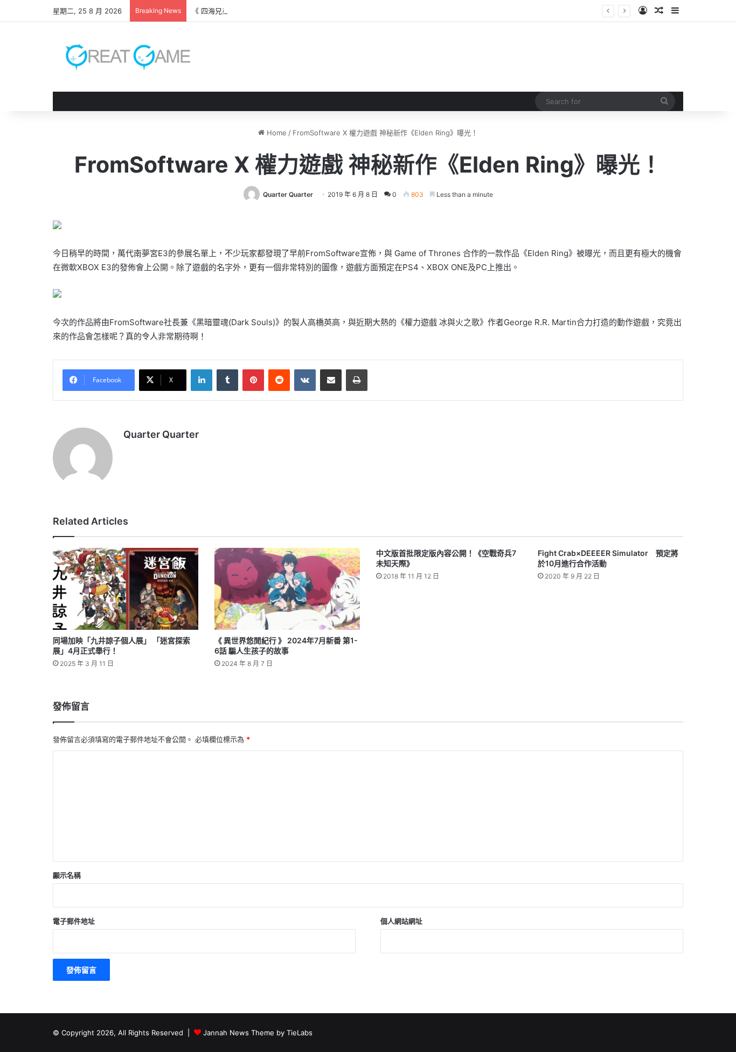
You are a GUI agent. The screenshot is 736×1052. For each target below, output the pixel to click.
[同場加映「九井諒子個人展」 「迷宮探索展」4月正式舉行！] (125, 589)
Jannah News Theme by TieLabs (258, 1032)
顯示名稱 (67, 875)
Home (276, 132)
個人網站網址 (401, 921)
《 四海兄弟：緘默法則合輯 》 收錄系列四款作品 (268, 10)
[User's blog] (121, 57)
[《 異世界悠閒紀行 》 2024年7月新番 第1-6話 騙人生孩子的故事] (287, 589)
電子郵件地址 (74, 921)
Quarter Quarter (288, 194)
